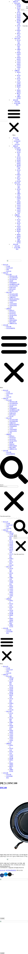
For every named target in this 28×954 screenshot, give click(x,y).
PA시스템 (17, 3)
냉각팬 (19, 15)
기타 (18, 69)
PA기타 (19, 36)
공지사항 (15, 100)
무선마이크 (12, 312)
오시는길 (17, 144)
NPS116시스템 (13, 276)
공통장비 (17, 70)
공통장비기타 (13, 323)
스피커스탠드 (13, 305)
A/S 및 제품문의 (10, 328)
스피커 (19, 60)
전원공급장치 (13, 282)
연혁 (17, 142)
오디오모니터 (13, 279)
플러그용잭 (12, 321)
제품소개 (15, 1)
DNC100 (3, 788)
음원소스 (11, 310)
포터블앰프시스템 (19, 22)
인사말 (17, 139)
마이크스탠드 (13, 315)
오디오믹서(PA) (19, 27)
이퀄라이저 (12, 297)
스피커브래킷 (13, 303)
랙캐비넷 (11, 318)
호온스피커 (12, 289)
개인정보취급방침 (11, 870)
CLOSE (2, 918)
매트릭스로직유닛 (19, 54)
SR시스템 (17, 38)
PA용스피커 (12, 287)
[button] (14, 121)
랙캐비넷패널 (13, 320)
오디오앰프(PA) (19, 9)
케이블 (19, 85)
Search (1, 486)
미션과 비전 (17, 141)
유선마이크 (12, 313)
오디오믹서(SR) (19, 41)
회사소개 (15, 137)
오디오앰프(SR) (19, 46)
